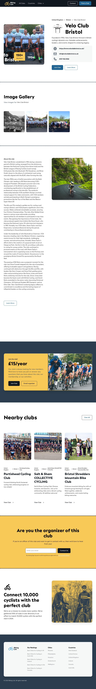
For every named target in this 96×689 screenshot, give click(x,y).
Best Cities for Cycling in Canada (34, 669)
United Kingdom (74, 657)
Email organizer (29, 383)
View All (87, 417)
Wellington (51, 664)
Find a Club (85, 3)
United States (73, 654)
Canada (71, 664)
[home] (10, 3)
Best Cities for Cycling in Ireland (34, 660)
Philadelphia (52, 654)
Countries (31, 3)
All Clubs (22, 3)
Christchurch (52, 661)
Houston (50, 657)
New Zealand (73, 650)
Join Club (57, 67)
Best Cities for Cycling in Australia (34, 655)
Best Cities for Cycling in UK (35, 650)
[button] (40, 3)
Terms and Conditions (64, 555)
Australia (71, 668)
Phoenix (50, 650)
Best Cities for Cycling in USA (36, 665)
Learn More (71, 67)
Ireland (71, 661)
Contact (73, 3)
